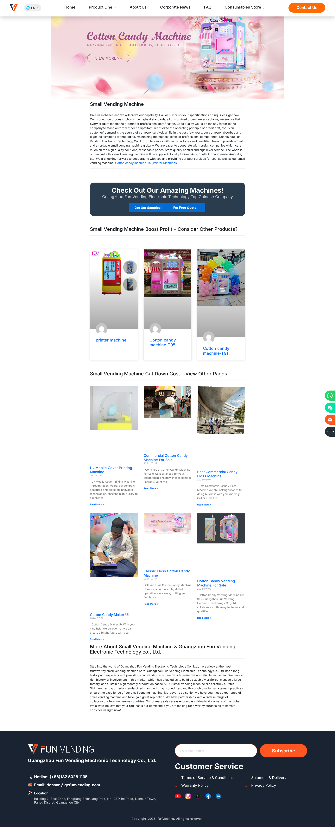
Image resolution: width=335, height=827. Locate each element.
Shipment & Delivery (269, 777)
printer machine (111, 340)
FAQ (207, 7)
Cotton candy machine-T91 (133, 163)
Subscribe (283, 751)
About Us (138, 7)
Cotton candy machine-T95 (162, 342)
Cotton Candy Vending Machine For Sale (216, 583)
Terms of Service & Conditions (207, 777)
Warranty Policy (195, 785)
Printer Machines (165, 163)
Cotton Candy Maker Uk (110, 615)
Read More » (97, 504)
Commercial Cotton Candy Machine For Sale (166, 458)
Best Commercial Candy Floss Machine (217, 474)
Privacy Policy (263, 785)
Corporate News (175, 7)
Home (69, 7)
